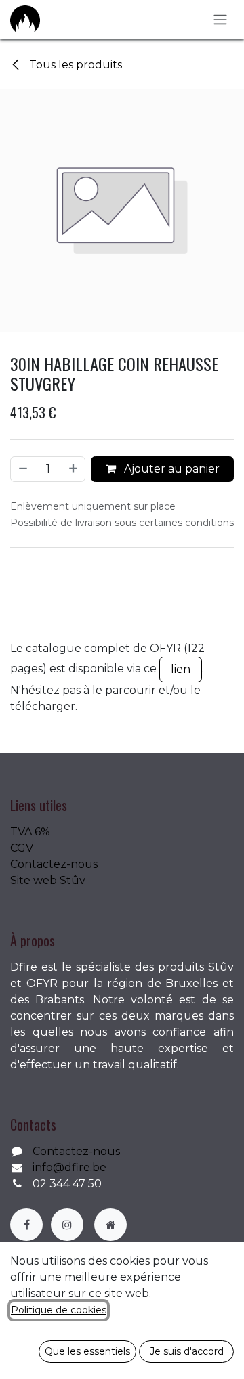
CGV (21, 847)
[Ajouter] (73, 469)
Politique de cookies (58, 1310)
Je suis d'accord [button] (187, 1351)
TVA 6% (30, 831)
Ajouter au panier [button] (170, 468)
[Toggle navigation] (220, 19)
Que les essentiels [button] (87, 1351)
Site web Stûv (47, 880)
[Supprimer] (22, 469)
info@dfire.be (69, 1167)
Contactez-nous (54, 864)
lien (180, 669)
